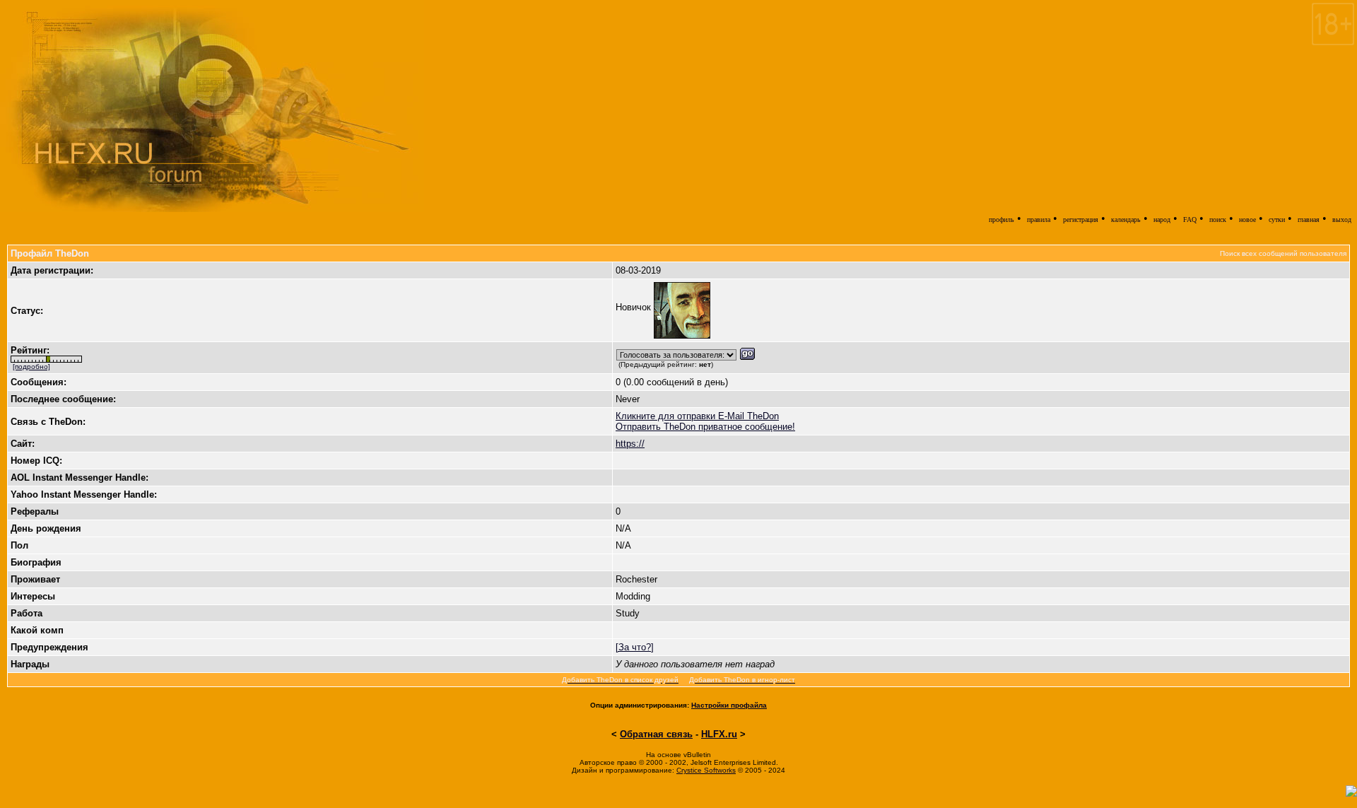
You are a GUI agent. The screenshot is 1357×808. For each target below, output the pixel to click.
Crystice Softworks (706, 770)
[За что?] (635, 647)
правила (1038, 219)
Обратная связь (656, 734)
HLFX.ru (719, 734)
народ (1161, 219)
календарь (1126, 219)
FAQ (1190, 219)
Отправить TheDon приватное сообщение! (705, 426)
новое (1247, 219)
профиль (1001, 219)
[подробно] (31, 366)
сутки (1277, 219)
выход (1341, 219)
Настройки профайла (729, 705)
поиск (1217, 219)
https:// (630, 443)
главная (1309, 219)
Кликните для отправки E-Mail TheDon (697, 416)
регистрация (1080, 219)
